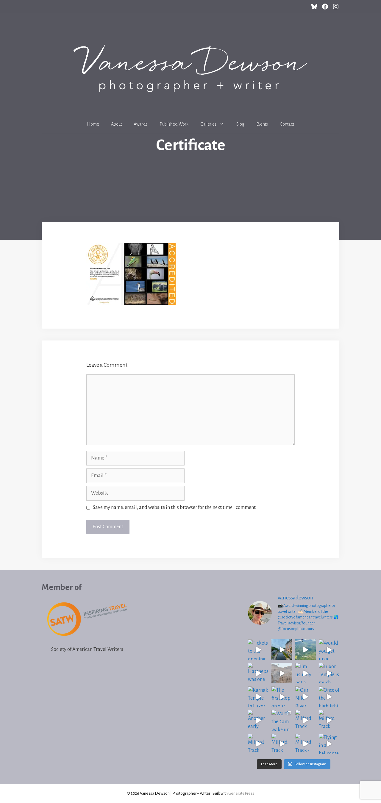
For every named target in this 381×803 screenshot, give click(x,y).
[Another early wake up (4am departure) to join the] (258, 720)
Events (262, 124)
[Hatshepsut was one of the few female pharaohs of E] (258, 673)
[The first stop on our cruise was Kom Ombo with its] (281, 696)
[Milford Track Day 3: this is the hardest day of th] (258, 744)
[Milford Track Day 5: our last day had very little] (305, 720)
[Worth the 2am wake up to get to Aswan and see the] (281, 720)
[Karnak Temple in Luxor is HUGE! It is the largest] (258, 696)
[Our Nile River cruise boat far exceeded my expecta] (305, 696)
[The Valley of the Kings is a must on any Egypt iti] (281, 673)
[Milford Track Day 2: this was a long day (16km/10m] (281, 744)
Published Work (174, 124)
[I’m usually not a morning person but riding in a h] (305, 673)
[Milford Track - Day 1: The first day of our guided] (305, 744)
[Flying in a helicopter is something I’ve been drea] (329, 744)
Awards (141, 124)
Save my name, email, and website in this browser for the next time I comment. (174, 507)
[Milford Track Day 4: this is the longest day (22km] (329, 720)
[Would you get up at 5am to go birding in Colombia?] (329, 649)
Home (93, 124)
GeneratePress (241, 793)
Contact (287, 124)
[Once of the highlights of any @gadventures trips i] (329, 696)
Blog (240, 124)
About (116, 124)
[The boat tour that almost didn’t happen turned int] (281, 649)
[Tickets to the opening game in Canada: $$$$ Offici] (258, 649)
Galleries (208, 124)
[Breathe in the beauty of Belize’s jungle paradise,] (305, 649)
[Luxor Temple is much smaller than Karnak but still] (329, 673)
